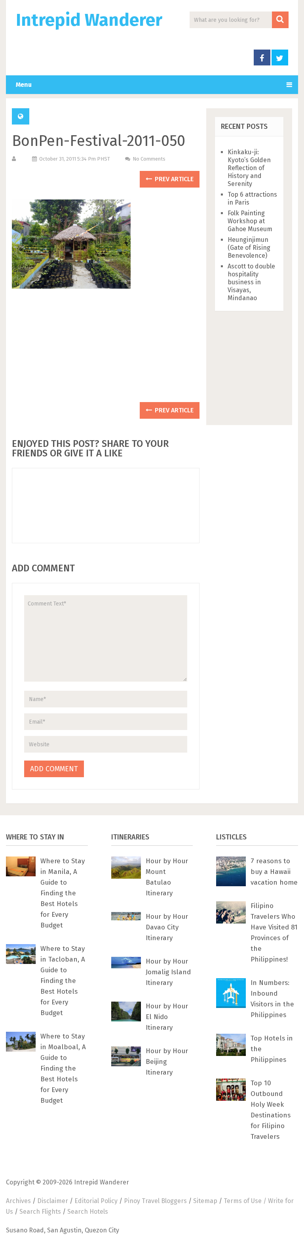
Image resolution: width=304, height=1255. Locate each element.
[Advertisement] (105, 349)
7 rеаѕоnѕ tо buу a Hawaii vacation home (274, 872)
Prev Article (173, 179)
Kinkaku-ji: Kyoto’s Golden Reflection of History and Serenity (249, 168)
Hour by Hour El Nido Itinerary (167, 1017)
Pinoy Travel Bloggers (155, 1201)
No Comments (149, 159)
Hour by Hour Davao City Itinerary (167, 927)
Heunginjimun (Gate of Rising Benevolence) (249, 247)
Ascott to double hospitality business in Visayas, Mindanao (251, 282)
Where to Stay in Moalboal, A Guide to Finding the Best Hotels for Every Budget (63, 1068)
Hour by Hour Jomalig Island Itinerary (168, 972)
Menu (24, 84)
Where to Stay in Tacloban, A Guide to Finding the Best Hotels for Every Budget (62, 981)
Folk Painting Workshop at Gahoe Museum (250, 221)
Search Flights (40, 1211)
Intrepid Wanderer (89, 20)
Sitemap (205, 1201)
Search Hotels (87, 1211)
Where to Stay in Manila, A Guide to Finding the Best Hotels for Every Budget (62, 893)
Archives (18, 1201)
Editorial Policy (96, 1201)
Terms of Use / (246, 1201)
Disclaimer (52, 1201)
